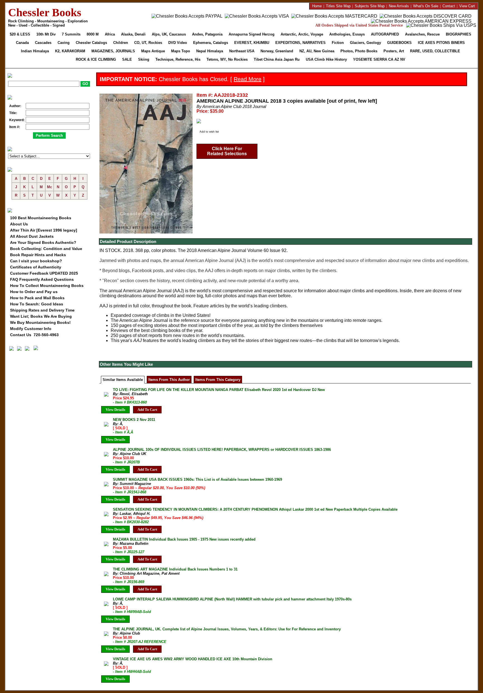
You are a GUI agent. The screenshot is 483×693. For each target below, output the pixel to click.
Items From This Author (169, 380)
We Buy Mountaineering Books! (40, 322)
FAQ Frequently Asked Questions (42, 279)
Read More (247, 79)
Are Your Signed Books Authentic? (43, 242)
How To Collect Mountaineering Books (47, 285)
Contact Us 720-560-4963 (34, 335)
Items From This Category (217, 380)
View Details (115, 409)
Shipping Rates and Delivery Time (42, 310)
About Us (19, 224)
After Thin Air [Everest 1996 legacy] (43, 230)
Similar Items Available (123, 380)
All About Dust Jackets (32, 236)
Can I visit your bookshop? (36, 261)
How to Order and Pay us (34, 291)
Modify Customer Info (30, 328)
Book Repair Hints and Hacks (38, 255)
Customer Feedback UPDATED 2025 (44, 273)
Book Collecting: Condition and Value (46, 248)
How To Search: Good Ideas (36, 304)
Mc (49, 187)
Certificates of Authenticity (35, 267)
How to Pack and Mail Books (37, 298)
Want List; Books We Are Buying (41, 316)
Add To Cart (147, 409)
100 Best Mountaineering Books (40, 218)
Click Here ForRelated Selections (227, 151)
